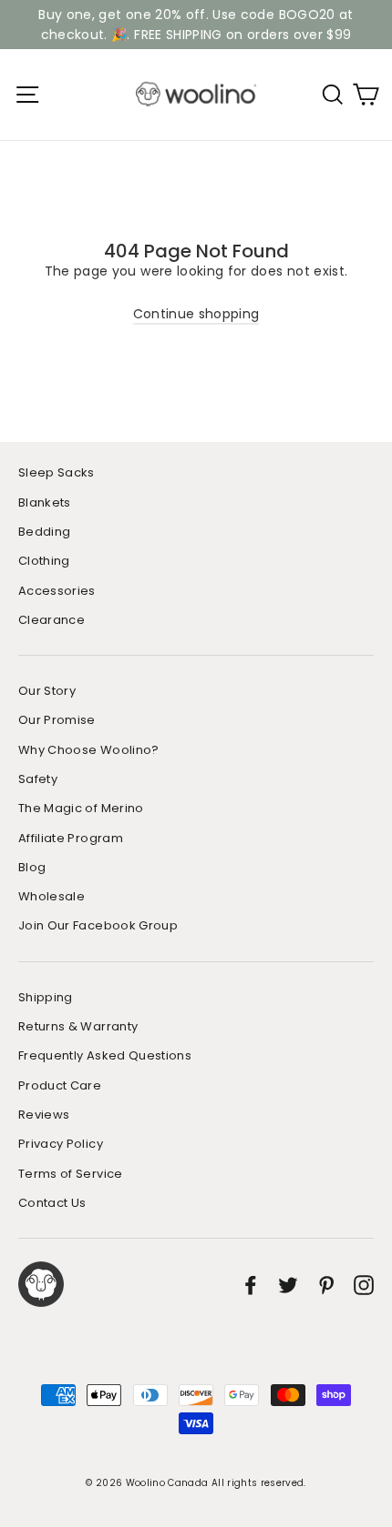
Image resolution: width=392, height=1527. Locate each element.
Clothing (44, 560)
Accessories (57, 590)
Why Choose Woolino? (89, 749)
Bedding (44, 531)
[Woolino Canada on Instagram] (364, 1284)
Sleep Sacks (56, 472)
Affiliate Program (70, 838)
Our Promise (57, 719)
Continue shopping (196, 314)
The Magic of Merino (81, 808)
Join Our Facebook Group (98, 925)
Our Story (47, 690)
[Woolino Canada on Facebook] (251, 1284)
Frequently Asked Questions (104, 1055)
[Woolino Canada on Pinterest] (326, 1284)
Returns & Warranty (78, 1026)
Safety (37, 779)
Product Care (59, 1085)
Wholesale (51, 896)
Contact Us (52, 1202)
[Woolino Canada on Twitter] (288, 1284)
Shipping (45, 997)
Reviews (43, 1114)
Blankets (44, 502)
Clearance (51, 619)
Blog (32, 867)
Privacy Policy (60, 1143)
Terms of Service (70, 1173)
